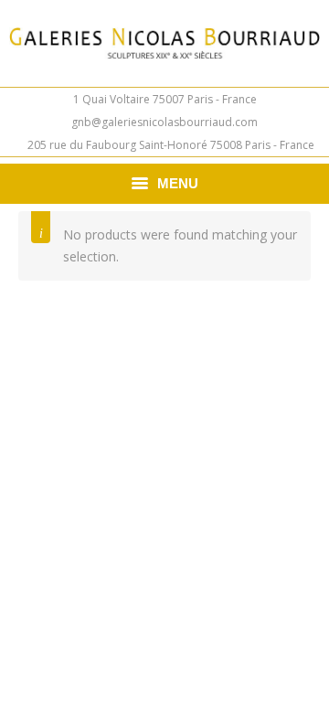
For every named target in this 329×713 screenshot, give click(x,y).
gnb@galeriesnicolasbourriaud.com (164, 122)
